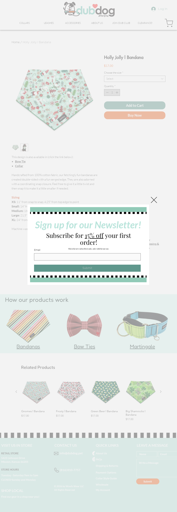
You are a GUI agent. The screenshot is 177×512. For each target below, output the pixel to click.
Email (37, 250)
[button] (154, 200)
